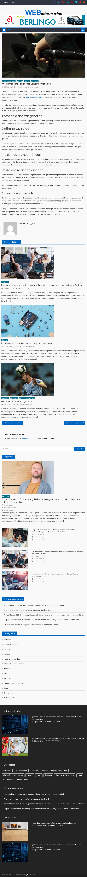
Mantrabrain (31, 875)
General (20, 81)
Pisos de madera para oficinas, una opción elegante (54, 823)
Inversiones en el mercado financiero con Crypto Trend (55, 574)
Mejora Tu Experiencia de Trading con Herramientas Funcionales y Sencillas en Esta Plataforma (53, 531)
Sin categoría (9, 693)
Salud (6, 688)
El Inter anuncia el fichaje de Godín (18, 401)
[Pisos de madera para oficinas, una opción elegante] (15, 831)
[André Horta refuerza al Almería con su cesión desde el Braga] (15, 746)
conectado (26, 438)
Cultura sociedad (8, 81)
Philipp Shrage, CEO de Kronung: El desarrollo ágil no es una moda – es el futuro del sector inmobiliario (42, 501)
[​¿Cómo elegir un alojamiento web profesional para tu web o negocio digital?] (15, 724)
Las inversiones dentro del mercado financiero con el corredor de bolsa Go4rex (41, 285)
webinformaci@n (28, 347)
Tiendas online (9, 698)
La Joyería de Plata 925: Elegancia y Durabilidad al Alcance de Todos (31, 625)
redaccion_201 (21, 87)
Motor (27, 81)
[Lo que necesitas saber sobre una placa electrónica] (43, 321)
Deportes (5, 398)
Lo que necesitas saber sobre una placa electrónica (27, 343)
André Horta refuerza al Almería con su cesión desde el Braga (28, 610)
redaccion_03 (23, 288)
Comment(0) (35, 87)
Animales (7, 640)
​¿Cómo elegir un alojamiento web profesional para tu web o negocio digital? (34, 605)
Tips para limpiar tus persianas (75, 423)
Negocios (34, 81)
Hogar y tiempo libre (12, 659)
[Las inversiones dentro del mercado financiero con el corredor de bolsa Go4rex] (43, 263)
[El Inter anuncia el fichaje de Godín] (43, 379)
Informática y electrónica (14, 664)
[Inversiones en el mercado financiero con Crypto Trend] (15, 580)
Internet (7, 669)
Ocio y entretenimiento (27, 398)
